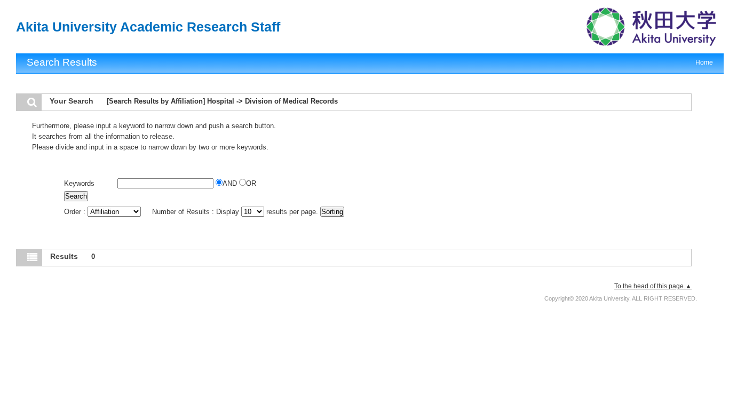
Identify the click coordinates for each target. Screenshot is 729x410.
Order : (76, 212)
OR (251, 183)
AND (231, 183)
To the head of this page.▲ (653, 286)
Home (704, 62)
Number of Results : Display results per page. (236, 212)
